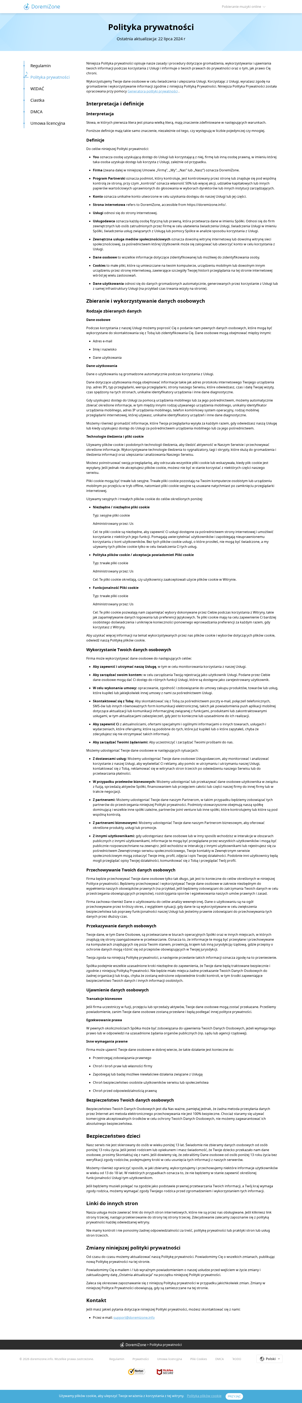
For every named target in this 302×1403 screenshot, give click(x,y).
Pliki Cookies (198, 1359)
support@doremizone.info (134, 1317)
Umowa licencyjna (47, 123)
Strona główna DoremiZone (42, 6)
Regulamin (40, 65)
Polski (271, 1359)
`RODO (236, 1359)
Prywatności (141, 1359)
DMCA (219, 1359)
